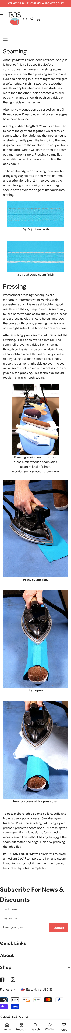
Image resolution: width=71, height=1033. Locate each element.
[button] (38, 18)
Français (6, 989)
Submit (58, 928)
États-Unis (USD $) (39, 989)
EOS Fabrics (20, 1017)
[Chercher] (25, 18)
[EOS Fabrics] (15, 18)
